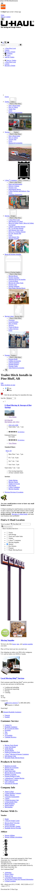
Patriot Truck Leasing (11, 780)
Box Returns (12, 546)
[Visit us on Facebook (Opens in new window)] (6, 841)
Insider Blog (11, 802)
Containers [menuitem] (11, 180)
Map (10, 390)
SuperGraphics (9, 805)
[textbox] (22, 524)
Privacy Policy (9, 874)
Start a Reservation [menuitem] (14, 105)
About (9, 791)
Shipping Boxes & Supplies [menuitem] (17, 279)
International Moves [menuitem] (15, 189)
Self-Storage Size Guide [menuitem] (16, 230)
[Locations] (8, 42)
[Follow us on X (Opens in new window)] (6, 853)
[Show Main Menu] (2, 19)
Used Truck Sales (10, 771)
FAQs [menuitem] (10, 111)
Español (7, 717)
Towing (7, 132)
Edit (2, 383)
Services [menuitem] (11, 325)
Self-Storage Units (10, 756)
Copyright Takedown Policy (13, 877)
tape (18, 644)
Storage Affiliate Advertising (13, 837)
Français (7, 715)
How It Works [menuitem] (13, 323)
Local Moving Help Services (12, 678)
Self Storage (12, 485)
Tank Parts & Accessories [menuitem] (16, 368)
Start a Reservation (14, 136)
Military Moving (10, 795)
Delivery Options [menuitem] (14, 186)
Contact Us (8, 725)
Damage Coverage (10, 774)
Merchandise (9, 807)
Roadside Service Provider (13, 828)
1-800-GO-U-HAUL (12, 703)
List (9, 388)
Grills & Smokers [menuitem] (14, 362)
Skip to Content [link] (5, 17)
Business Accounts (10, 766)
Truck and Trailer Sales (15, 536)
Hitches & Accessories (11, 767)
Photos (12, 417)
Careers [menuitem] (7, 50)
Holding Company (13, 793)
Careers (7, 798)
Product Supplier (10, 824)
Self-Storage (12, 534)
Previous (7, 492)
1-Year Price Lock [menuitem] (10, 48)
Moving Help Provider (12, 823)
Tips (6, 732)
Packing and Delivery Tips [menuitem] (19, 191)
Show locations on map (8, 385)
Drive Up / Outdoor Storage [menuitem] (17, 232)
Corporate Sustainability (12, 797)
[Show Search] (5, 42)
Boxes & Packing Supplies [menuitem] (13, 254)
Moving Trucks (13, 482)
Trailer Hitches (13, 480)
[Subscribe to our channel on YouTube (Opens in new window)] (6, 855)
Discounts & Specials (11, 783)
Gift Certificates (9, 782)
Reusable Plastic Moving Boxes (14, 758)
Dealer (7, 819)
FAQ (6, 734)
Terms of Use (9, 876)
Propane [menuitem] (7, 355)
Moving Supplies (14, 489)
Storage (12, 216)
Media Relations (10, 803)
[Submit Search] (20, 45)
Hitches (10, 544)
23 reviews (21, 432)
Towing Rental (9, 750)
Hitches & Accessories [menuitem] (15, 112)
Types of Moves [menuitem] (13, 327)
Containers (23, 180)
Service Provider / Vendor (12, 826)
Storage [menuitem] (7, 216)
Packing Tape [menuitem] (13, 284)
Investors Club (12, 800)
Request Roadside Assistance (12, 712)
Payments (8, 730)
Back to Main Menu (15, 103)
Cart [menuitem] (8, 55)
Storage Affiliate (10, 835)
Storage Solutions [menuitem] (14, 286)
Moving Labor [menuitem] (9, 316)
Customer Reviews (10, 737)
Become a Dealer (20, 514)
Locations (10, 881)
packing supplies (28, 644)
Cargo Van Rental (10, 747)
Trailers (12, 101)
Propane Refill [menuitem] (13, 359)
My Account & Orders (11, 728)
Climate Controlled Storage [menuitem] (17, 226)
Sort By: (3, 398)
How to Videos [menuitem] (13, 107)
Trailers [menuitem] (7, 101)
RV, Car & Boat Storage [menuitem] (16, 228)
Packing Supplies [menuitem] (14, 278)
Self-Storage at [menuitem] (16, 221)
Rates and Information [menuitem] (15, 184)
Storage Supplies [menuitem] (14, 238)
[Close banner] (2, 3)
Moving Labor (19, 316)
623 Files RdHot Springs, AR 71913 (12, 421)
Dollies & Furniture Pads (12, 752)
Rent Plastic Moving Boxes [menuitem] (17, 288)
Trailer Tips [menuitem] (12, 109)
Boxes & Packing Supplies (13, 272)
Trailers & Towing (14, 484)
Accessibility (9, 735)
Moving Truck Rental (11, 745)
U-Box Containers (14, 487)
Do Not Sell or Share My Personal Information (19, 879)
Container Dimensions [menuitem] (15, 194)
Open (2, 15)
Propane (13, 355)
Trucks (10, 532)
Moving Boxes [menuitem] (13, 276)
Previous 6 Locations (16, 492)
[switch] (17, 389)
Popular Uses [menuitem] (13, 188)
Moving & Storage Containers (17, 754)
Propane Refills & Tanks (12, 776)
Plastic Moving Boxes (15, 550)
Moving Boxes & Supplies (13, 773)
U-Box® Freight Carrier (12, 821)
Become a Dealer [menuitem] (10, 52)
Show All (8, 451)
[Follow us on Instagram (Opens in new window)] (6, 844)
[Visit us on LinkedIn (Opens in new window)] (6, 850)
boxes (14, 644)
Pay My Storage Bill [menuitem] (15, 233)
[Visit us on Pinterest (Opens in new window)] (6, 847)
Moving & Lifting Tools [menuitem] (16, 283)
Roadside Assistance (11, 727)
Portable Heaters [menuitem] (14, 364)
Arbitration (8, 872)
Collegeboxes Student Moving (14, 778)
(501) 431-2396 (13, 425)
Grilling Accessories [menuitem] (15, 361)
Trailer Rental (9, 749)
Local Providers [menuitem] (13, 322)
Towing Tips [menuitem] (12, 139)
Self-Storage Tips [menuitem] (14, 237)
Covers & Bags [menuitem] (13, 281)
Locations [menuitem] (9, 53)
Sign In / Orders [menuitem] (9, 57)
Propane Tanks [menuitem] (13, 366)
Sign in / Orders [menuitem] (11, 60)
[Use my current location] (12, 524)
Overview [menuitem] (12, 320)
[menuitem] (21, 136)
